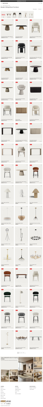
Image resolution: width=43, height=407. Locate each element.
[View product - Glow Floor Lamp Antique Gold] (7, 340)
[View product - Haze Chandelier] (21, 257)
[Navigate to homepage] (5, 3)
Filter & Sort (40, 9)
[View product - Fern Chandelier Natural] (21, 215)
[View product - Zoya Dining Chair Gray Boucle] (21, 319)
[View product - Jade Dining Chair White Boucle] (21, 153)
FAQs (16, 392)
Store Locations (3, 389)
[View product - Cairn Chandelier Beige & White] (7, 215)
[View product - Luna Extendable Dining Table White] (7, 49)
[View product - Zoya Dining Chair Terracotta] (7, 277)
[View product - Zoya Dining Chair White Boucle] (7, 174)
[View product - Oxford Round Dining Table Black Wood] (35, 70)
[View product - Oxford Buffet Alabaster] (35, 132)
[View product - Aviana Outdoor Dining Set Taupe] (21, 340)
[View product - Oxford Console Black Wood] (7, 132)
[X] (6, 403)
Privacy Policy (17, 390)
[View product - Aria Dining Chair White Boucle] (35, 112)
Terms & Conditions (18, 393)
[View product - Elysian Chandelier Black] (35, 236)
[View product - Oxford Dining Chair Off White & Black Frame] (7, 112)
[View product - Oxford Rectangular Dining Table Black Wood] (21, 132)
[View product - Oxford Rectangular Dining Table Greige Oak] (7, 91)
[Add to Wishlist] (13, 20)
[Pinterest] (8, 403)
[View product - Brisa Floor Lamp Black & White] (21, 236)
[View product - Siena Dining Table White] (7, 70)
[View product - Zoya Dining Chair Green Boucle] (7, 298)
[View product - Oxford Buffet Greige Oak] (21, 70)
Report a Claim (3, 395)
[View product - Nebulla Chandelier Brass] (7, 257)
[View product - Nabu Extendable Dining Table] (35, 340)
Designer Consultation (33, 387)
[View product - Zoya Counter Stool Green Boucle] (35, 298)
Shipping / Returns (18, 389)
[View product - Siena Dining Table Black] (21, 29)
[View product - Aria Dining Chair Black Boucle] (21, 49)
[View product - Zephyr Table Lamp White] (7, 195)
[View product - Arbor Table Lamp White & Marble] (21, 195)
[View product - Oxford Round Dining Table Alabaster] (21, 174)
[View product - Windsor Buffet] (21, 112)
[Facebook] (4, 403)
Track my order (3, 393)
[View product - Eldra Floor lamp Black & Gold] (7, 236)
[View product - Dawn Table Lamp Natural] (35, 195)
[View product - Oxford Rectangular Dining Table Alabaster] (35, 49)
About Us (2, 387)
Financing (2, 396)
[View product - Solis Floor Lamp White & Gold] (21, 298)
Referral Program (3, 398)
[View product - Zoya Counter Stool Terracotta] (35, 174)
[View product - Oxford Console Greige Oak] (35, 153)
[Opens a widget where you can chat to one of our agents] (3, 401)
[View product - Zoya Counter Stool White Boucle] (35, 319)
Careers (2, 390)
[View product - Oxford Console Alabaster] (7, 153)
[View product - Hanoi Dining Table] (21, 277)
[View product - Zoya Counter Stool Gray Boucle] (7, 319)
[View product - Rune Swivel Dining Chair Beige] (21, 91)
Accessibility (17, 387)
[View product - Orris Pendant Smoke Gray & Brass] (35, 215)
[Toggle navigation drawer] (1, 3)
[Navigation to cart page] (41, 3)
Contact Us (2, 392)
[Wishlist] (40, 3)
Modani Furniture (7, 405)
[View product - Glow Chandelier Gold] (35, 257)
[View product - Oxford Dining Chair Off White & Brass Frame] (35, 29)
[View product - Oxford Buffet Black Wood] (35, 91)
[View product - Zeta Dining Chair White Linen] (35, 277)
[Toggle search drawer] (39, 3)
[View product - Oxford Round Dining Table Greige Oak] (7, 29)
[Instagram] (9, 403)
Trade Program (32, 389)
